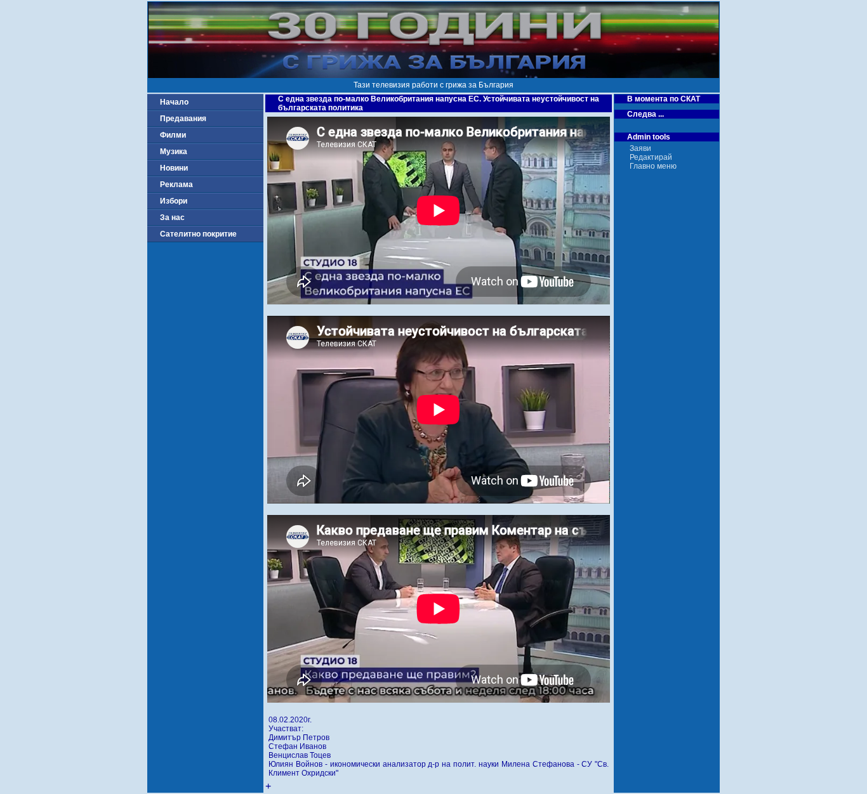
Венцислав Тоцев (299, 755)
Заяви (640, 148)
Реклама (176, 184)
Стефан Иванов (297, 746)
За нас (172, 217)
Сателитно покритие (198, 234)
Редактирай (651, 157)
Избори (173, 201)
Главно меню (653, 166)
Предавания (183, 118)
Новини (174, 168)
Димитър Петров (298, 737)
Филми (173, 135)
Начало (174, 102)
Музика (173, 151)
